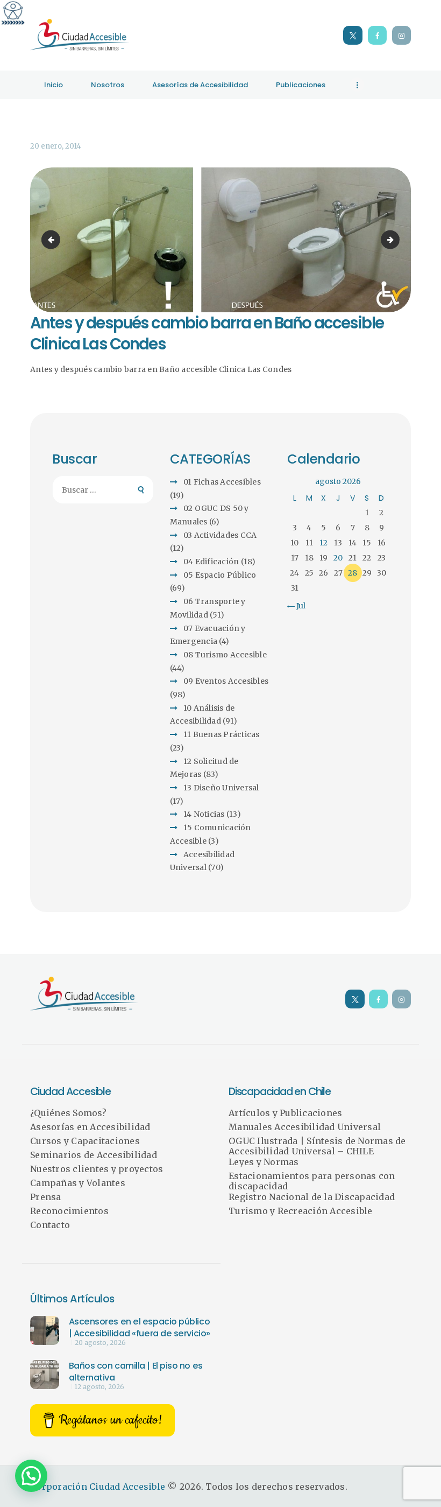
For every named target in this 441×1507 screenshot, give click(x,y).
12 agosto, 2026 (99, 1387)
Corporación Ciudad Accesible (97, 1486)
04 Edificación (211, 561)
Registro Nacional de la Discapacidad (312, 1196)
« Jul (297, 606)
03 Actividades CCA (220, 535)
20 (338, 558)
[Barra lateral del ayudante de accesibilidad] (13, 13)
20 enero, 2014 (55, 146)
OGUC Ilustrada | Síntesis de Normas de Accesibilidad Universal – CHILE (317, 1146)
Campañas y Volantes (77, 1182)
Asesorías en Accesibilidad (90, 1127)
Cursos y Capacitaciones (85, 1140)
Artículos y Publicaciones (285, 1113)
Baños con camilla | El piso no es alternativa (136, 1371)
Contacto (50, 1224)
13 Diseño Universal (221, 788)
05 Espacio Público (220, 575)
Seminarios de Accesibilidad (93, 1154)
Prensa (45, 1196)
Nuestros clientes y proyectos (96, 1168)
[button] (31, 1476)
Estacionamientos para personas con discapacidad (312, 1181)
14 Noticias (204, 814)
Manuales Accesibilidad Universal (305, 1127)
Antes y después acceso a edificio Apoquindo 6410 (52, 239)
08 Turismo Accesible (225, 655)
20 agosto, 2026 (100, 1343)
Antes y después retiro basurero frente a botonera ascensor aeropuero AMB (396, 239)
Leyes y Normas (264, 1161)
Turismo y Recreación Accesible (301, 1210)
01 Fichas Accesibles (222, 482)
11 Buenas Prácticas (221, 734)
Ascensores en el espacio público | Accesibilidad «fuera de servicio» (139, 1327)
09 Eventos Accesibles (225, 681)
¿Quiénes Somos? (68, 1113)
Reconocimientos (69, 1210)
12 (323, 543)
